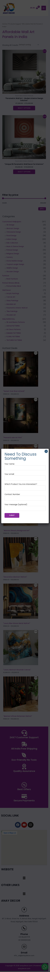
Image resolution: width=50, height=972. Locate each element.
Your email (9, 474)
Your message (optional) (16, 504)
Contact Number (12, 494)
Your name (9, 464)
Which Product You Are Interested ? (21, 484)
